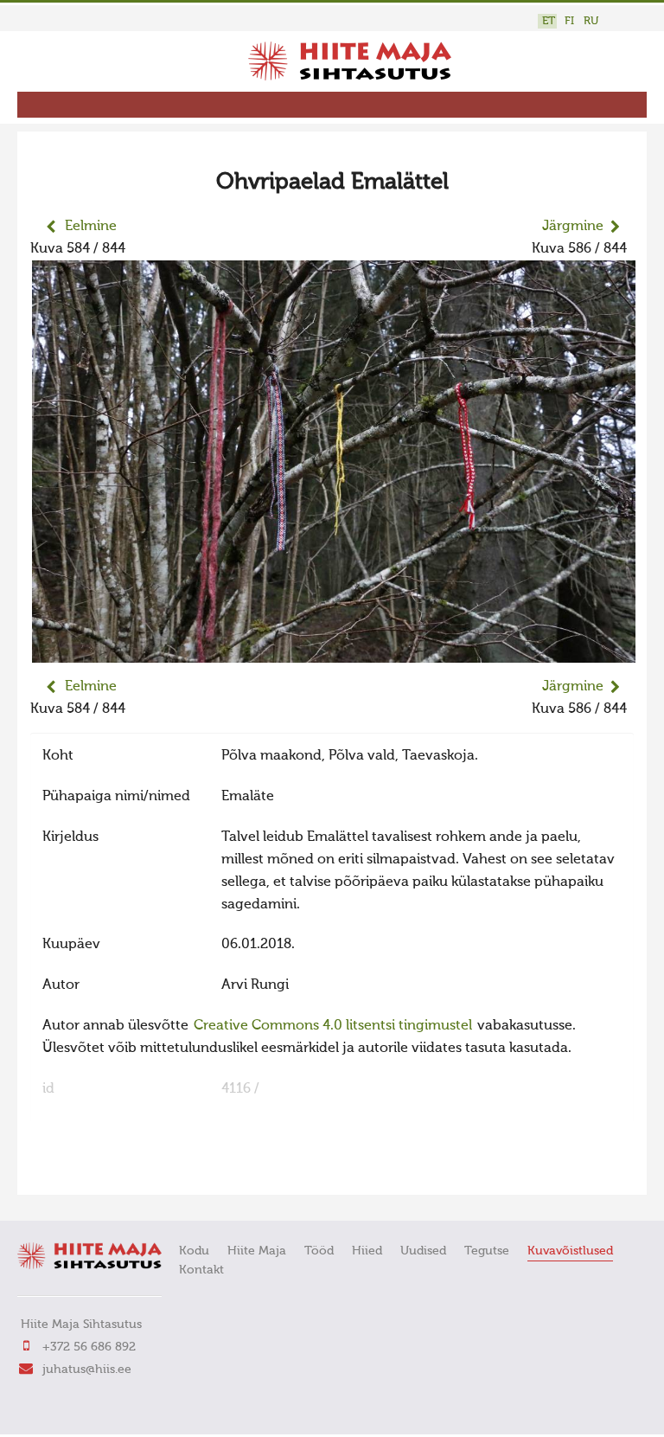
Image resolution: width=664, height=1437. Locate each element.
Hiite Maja (256, 1251)
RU (591, 21)
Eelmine (91, 227)
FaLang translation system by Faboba (91, 1170)
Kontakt (201, 1270)
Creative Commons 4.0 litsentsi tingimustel (333, 1026)
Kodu (194, 1251)
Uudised (423, 1251)
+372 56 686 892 (89, 1347)
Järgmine (572, 227)
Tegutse (486, 1251)
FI (569, 21)
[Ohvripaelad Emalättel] (333, 651)
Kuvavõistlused (570, 1251)
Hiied (367, 1251)
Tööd (319, 1251)
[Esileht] (349, 77)
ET (548, 21)
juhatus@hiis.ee (86, 1369)
